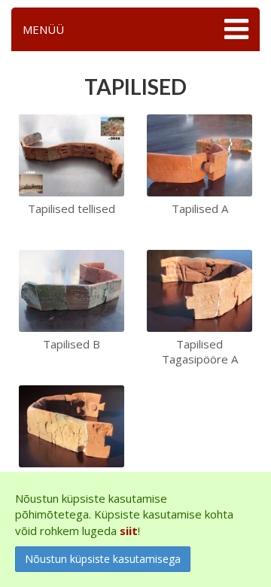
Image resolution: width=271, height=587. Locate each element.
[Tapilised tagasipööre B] (71, 425)
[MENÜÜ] (234, 29)
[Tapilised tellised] (71, 154)
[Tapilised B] (71, 289)
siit (129, 530)
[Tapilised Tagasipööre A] (199, 289)
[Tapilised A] (199, 154)
